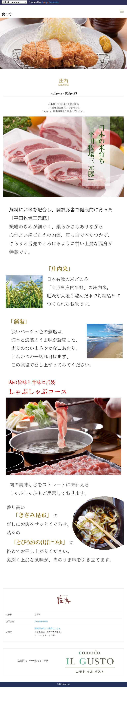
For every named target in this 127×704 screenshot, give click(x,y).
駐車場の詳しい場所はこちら (48, 628)
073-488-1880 (41, 621)
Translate (54, 2)
